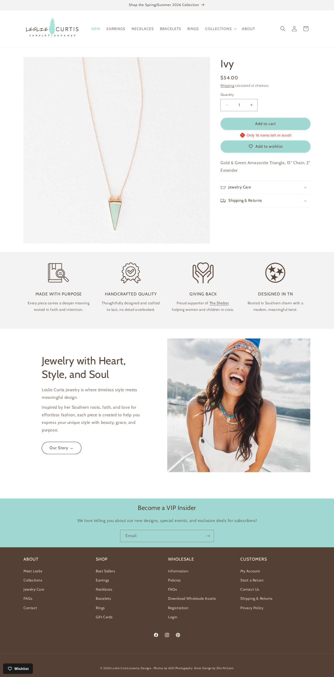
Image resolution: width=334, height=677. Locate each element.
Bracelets (103, 598)
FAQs (27, 598)
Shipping (227, 85)
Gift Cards (104, 617)
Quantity (227, 94)
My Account (250, 571)
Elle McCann (225, 668)
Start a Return (252, 580)
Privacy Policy (251, 607)
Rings (100, 607)
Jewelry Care (33, 589)
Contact (30, 607)
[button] (220, 28)
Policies (174, 580)
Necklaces (104, 589)
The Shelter (219, 303)
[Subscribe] (208, 536)
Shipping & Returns (256, 598)
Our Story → (62, 448)
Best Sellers (105, 571)
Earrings (102, 580)
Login (172, 617)
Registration (178, 607)
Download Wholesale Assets (192, 598)
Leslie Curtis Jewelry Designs (131, 668)
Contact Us (249, 589)
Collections (33, 580)
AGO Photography (180, 668)
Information (178, 571)
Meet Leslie (33, 571)
